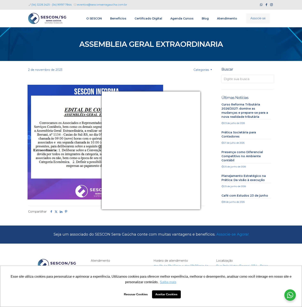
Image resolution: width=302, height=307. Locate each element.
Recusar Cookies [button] (136, 294)
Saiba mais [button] (168, 282)
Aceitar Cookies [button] (166, 294)
